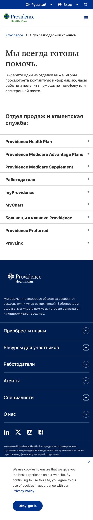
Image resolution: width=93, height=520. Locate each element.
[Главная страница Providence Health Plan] (19, 18)
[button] (86, 17)
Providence (14, 35)
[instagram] (29, 432)
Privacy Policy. (24, 491)
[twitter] (18, 432)
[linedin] (7, 432)
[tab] (46, 141)
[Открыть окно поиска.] (86, 4)
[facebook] (41, 432)
